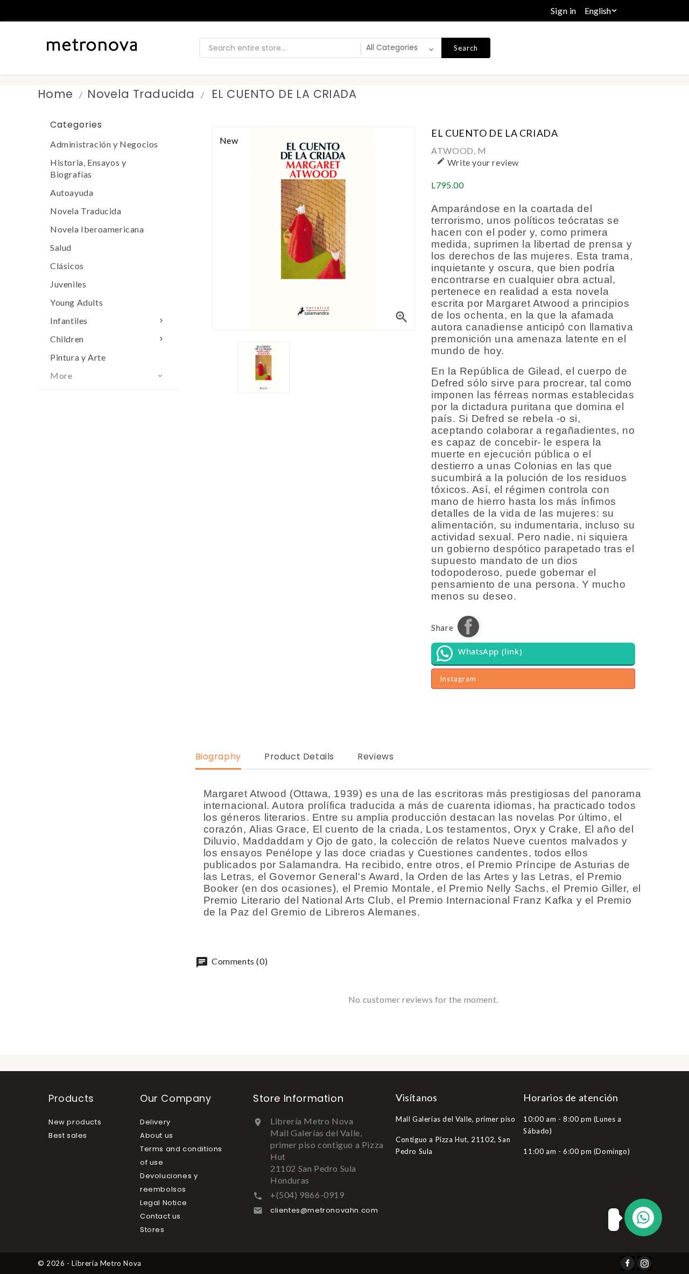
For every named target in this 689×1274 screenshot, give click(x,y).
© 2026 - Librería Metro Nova (90, 1263)
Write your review (478, 162)
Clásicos (67, 266)
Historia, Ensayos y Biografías (88, 168)
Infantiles (107, 320)
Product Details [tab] (299, 756)
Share (468, 626)
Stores (152, 1229)
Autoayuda (71, 192)
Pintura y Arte (78, 357)
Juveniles (68, 284)
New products (74, 1122)
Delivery (155, 1122)
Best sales (67, 1135)
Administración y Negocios (104, 144)
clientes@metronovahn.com (324, 1210)
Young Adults (76, 302)
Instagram (458, 678)
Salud (61, 247)
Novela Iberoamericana (97, 229)
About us (156, 1135)
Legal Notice (163, 1203)
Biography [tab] (218, 756)
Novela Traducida (86, 211)
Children (107, 339)
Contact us (160, 1216)
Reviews (375, 756)
